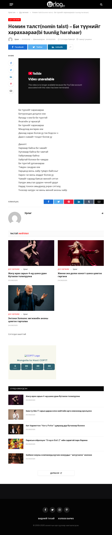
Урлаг (16, 39)
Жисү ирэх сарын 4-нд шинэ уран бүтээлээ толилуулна (27, 275)
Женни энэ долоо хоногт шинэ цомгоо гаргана (80, 275)
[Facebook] (11, 63)
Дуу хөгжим (14, 20)
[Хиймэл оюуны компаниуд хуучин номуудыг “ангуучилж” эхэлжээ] (15, 458)
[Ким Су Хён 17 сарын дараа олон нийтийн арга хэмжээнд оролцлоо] (15, 414)
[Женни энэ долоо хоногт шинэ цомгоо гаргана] (81, 253)
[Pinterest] (11, 84)
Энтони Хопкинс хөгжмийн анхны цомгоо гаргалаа (28, 320)
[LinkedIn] (11, 77)
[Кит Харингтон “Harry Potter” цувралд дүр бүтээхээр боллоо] (15, 429)
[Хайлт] (101, 4)
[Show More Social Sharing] (70, 47)
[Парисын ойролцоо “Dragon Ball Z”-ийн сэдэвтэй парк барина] (15, 444)
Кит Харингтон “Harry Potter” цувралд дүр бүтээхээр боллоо (55, 426)
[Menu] (11, 4)
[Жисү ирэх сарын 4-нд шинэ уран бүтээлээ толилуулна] (31, 253)
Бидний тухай (46, 519)
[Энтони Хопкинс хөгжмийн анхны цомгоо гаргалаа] (31, 298)
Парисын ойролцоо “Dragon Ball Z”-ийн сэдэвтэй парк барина (56, 440)
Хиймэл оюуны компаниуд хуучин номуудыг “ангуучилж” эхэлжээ (59, 455)
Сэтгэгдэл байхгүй (67, 39)
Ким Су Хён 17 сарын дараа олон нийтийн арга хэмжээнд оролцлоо (59, 411)
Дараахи (54, 473)
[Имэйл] (11, 90)
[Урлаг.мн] (56, 4)
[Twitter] (11, 70)
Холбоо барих (66, 519)
